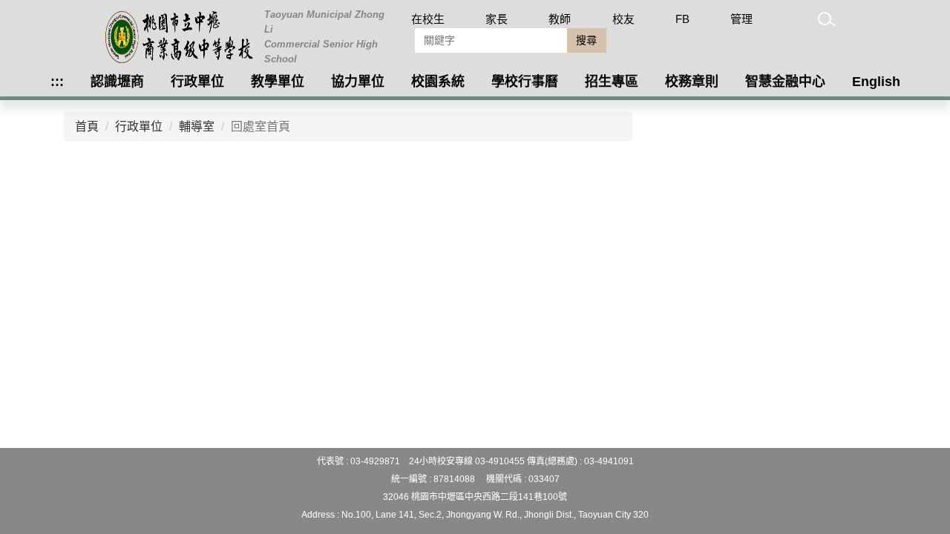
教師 (559, 19)
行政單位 (197, 81)
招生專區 (611, 81)
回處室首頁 (260, 126)
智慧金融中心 (785, 81)
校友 (623, 19)
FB (682, 19)
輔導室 (196, 126)
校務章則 (691, 81)
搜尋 (586, 40)
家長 (496, 19)
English (876, 81)
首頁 (87, 126)
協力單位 (357, 81)
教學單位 (277, 81)
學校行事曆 (524, 81)
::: (57, 81)
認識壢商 (117, 81)
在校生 (428, 19)
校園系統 (438, 81)
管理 (741, 19)
